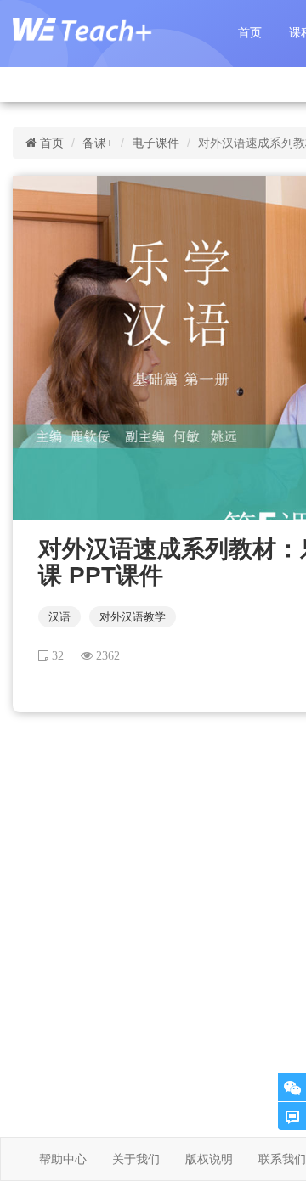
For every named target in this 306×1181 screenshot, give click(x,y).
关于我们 (136, 1159)
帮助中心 (63, 1159)
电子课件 (155, 142)
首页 (250, 32)
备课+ (97, 142)
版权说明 (209, 1159)
